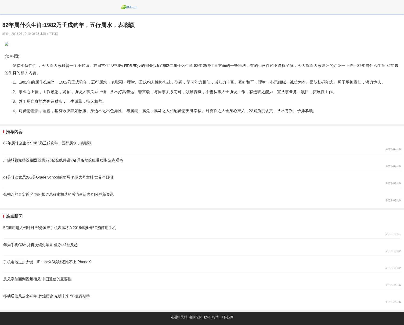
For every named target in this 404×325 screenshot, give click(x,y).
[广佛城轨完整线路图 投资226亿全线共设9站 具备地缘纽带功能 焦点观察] (202, 162)
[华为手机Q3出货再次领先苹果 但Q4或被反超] (202, 247)
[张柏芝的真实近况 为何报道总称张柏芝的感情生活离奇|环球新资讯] (202, 196)
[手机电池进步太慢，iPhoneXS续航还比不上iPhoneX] (202, 264)
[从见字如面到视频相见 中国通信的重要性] (202, 281)
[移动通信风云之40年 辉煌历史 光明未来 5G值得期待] (202, 298)
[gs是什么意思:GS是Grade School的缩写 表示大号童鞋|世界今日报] (202, 179)
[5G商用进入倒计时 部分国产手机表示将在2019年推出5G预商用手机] (202, 230)
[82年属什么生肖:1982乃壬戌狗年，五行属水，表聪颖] (202, 145)
